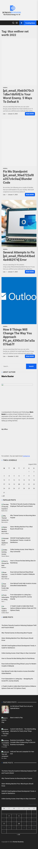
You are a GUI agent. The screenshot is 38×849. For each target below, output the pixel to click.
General (5, 87)
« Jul (3, 496)
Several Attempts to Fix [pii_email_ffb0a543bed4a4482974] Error (19, 256)
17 (4, 484)
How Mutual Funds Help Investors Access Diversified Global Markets (18, 672)
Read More (30, 114)
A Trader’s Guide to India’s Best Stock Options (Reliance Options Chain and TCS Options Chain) (19, 687)
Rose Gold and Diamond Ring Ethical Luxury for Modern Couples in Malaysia (19, 665)
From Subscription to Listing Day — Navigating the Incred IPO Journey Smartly (17, 680)
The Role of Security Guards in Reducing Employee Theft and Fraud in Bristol (19, 626)
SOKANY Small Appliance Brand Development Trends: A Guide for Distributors (19, 647)
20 (19, 484)
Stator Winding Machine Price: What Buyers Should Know (17, 639)
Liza (4, 114)
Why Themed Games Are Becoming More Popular (17, 633)
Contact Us (26, 456)
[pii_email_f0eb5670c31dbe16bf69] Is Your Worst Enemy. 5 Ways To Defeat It (18, 96)
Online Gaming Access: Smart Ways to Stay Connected (19, 653)
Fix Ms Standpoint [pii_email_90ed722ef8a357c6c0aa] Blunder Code (18, 177)
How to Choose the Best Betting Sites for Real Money (18, 658)
